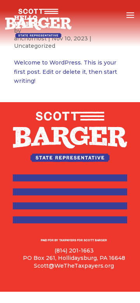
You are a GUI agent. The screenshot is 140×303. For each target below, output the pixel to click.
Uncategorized (34, 45)
